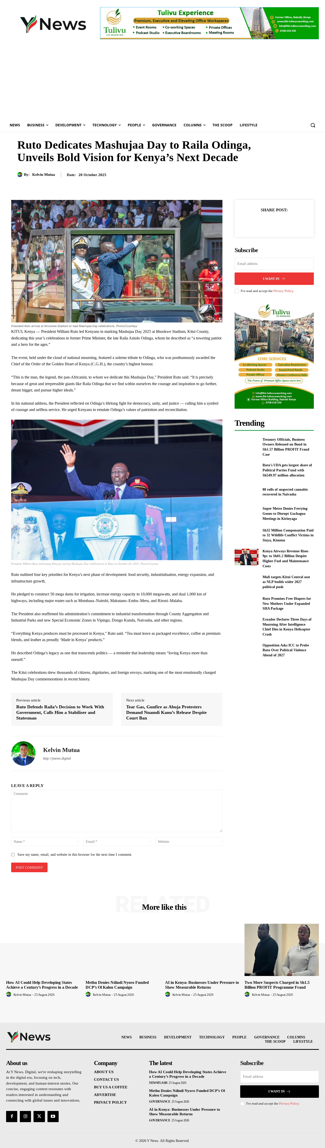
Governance (159, 1101)
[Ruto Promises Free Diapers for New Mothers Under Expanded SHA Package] (246, 603)
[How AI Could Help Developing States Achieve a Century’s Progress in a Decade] (43, 950)
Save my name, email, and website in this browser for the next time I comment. (75, 854)
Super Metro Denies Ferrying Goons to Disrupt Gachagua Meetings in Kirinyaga (285, 513)
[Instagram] (25, 1116)
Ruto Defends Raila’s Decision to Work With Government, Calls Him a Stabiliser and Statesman (60, 712)
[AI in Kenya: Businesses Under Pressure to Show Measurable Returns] (202, 950)
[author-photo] (9, 994)
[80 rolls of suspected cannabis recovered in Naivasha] (246, 492)
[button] (313, 125)
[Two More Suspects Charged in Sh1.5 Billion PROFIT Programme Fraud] (282, 950)
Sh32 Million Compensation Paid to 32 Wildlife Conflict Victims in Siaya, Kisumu (288, 535)
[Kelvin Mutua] (20, 174)
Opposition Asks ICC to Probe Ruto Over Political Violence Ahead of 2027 (286, 650)
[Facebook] (257, 222)
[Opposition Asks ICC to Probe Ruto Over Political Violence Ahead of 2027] (246, 650)
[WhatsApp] (292, 222)
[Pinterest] (280, 222)
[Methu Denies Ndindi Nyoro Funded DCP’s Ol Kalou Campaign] (123, 950)
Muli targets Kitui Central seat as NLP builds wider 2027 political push (286, 582)
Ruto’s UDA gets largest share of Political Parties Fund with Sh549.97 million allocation (287, 470)
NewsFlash (158, 1083)
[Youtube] (53, 1116)
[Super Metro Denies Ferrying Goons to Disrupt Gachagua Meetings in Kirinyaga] (246, 513)
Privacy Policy (283, 291)
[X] (268, 222)
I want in (271, 279)
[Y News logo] (53, 23)
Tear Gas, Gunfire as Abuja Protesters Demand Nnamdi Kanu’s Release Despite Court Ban (166, 712)
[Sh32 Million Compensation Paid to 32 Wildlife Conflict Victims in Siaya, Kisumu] (246, 535)
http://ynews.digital (57, 758)
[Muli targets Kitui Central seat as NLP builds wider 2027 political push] (246, 582)
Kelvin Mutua (43, 175)
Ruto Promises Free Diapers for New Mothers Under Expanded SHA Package (287, 603)
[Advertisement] (162, 80)
